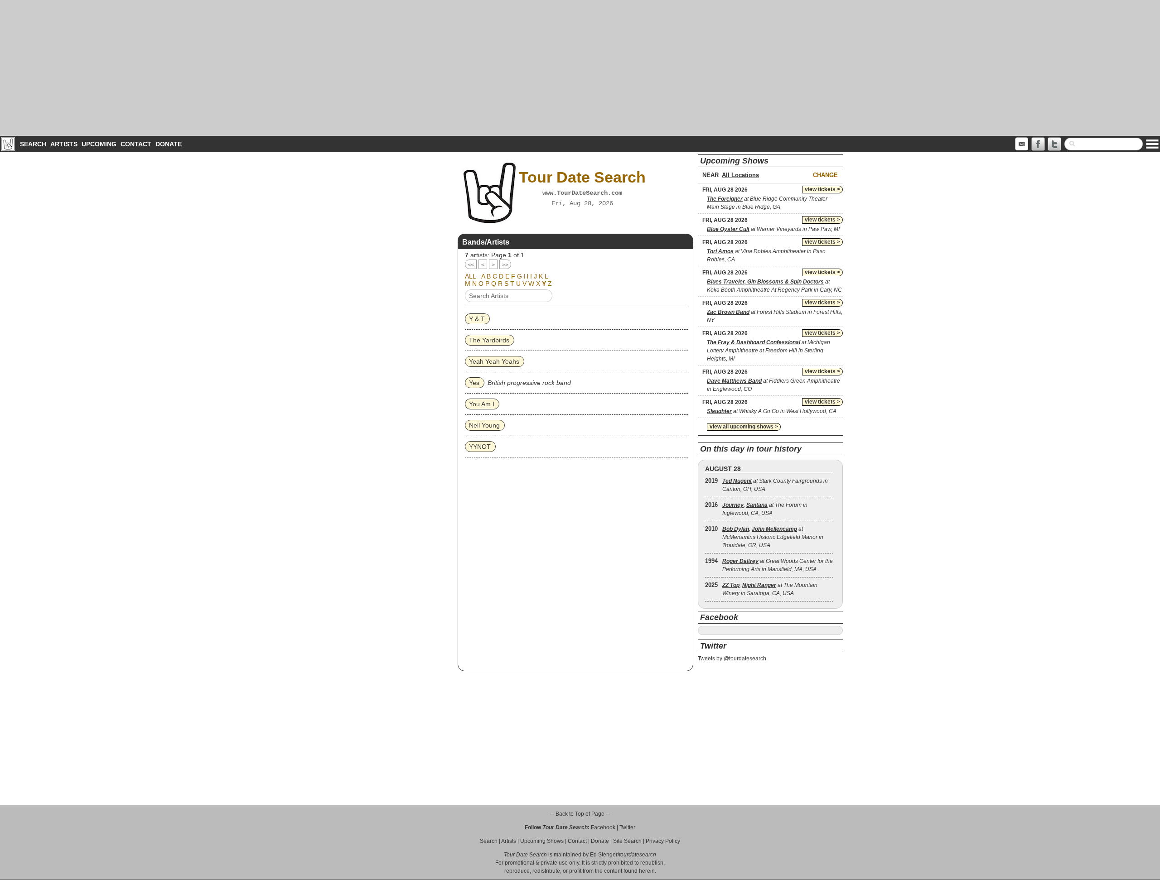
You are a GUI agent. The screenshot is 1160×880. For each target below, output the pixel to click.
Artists (63, 144)
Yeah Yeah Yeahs (494, 361)
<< (471, 265)
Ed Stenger (604, 854)
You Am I (481, 404)
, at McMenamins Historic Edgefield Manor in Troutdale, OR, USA (772, 537)
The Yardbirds (489, 340)
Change (825, 175)
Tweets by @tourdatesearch (732, 658)
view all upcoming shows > (744, 426)
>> (505, 265)
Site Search (627, 841)
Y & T (477, 318)
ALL (470, 276)
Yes (474, 382)
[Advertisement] (580, 68)
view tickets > (822, 189)
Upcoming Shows (542, 841)
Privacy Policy (663, 841)
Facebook (603, 827)
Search (33, 144)
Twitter (627, 827)
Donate (168, 144)
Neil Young (484, 425)
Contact (136, 144)
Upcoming (99, 144)
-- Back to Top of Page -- (580, 814)
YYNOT (480, 446)
